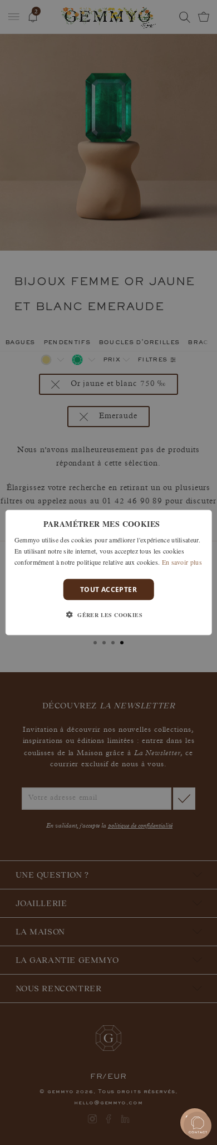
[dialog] (109, 572)
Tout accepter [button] (108, 589)
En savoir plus (182, 561)
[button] (108, 614)
